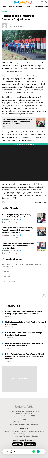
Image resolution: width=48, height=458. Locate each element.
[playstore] (30, 444)
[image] (41, 218)
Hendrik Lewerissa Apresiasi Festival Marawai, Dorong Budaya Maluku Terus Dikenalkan (23, 312)
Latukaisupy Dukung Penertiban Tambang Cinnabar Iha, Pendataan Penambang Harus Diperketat (18, 245)
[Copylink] (38, 451)
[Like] (5, 451)
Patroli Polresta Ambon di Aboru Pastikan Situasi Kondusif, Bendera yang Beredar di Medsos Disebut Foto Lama (25, 356)
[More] (34, 222)
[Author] (4, 25)
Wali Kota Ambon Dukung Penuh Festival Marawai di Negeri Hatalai (25, 323)
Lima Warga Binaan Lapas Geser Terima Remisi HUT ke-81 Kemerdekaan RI (24, 344)
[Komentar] (11, 451)
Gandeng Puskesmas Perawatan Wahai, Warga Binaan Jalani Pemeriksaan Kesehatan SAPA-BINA (18, 121)
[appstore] (17, 444)
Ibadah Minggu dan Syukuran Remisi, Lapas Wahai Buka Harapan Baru (16, 215)
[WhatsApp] (33, 451)
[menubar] (3, 2)
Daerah (4, 11)
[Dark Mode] (45, 2)
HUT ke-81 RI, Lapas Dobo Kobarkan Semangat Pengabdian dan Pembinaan (23, 334)
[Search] (42, 2)
